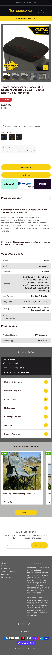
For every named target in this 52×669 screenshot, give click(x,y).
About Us (4, 563)
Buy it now (26, 175)
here (28, 373)
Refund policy (6, 574)
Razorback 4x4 (21, 649)
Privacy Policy (6, 577)
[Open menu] (4, 10)
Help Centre (6, 566)
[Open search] (41, 10)
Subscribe (39, 545)
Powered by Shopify (36, 649)
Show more (26, 512)
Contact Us (5, 569)
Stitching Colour (9, 132)
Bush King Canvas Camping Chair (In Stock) (20, 494)
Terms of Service (8, 571)
